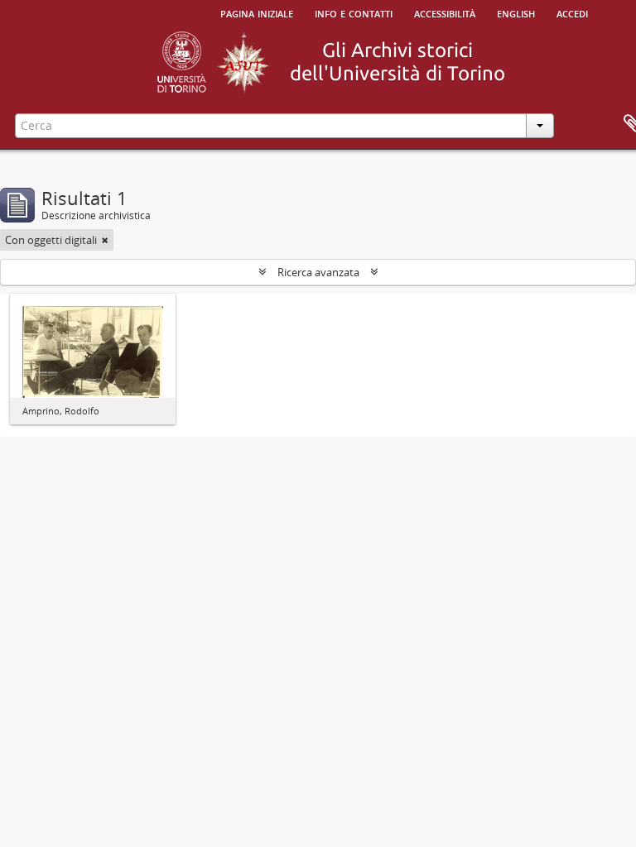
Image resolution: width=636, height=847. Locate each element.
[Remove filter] (105, 240)
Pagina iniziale (256, 12)
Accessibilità (444, 12)
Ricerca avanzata (318, 272)
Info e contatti (354, 12)
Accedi (572, 12)
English (516, 12)
